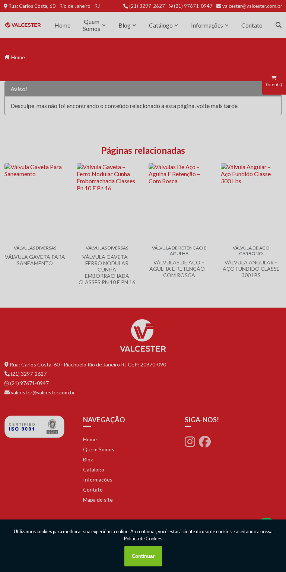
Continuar (143, 556)
